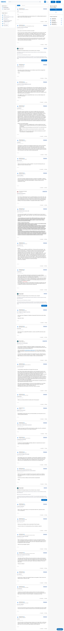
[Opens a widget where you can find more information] (60, 629)
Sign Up (53, 1)
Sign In (58, 1)
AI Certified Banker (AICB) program (30, 350)
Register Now (44, 60)
